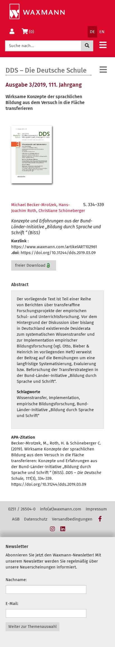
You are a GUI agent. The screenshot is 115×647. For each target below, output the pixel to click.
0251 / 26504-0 (21, 509)
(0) (32, 31)
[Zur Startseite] (37, 11)
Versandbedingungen (72, 519)
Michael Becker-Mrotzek (33, 204)
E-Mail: (12, 603)
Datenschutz (35, 519)
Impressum (96, 509)
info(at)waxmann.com (60, 509)
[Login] (12, 32)
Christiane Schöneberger (62, 210)
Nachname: (16, 579)
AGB (16, 519)
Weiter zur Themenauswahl (32, 626)
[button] (103, 44)
